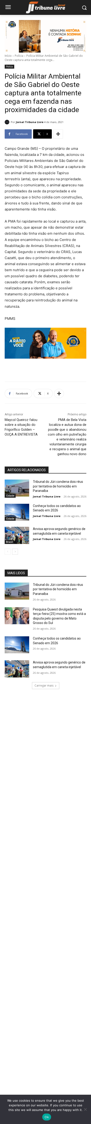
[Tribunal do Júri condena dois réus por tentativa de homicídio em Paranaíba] (17, 488)
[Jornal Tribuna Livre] (8, 122)
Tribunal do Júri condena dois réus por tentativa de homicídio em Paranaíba (58, 486)
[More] (58, 134)
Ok (47, 1117)
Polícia (19, 56)
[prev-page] (7, 552)
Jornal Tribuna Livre (29, 122)
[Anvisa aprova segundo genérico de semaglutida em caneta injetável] (17, 535)
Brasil (9, 542)
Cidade (10, 495)
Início (8, 56)
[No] (85, 1109)
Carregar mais (44, 685)
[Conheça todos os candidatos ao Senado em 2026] (17, 512)
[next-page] (15, 552)
